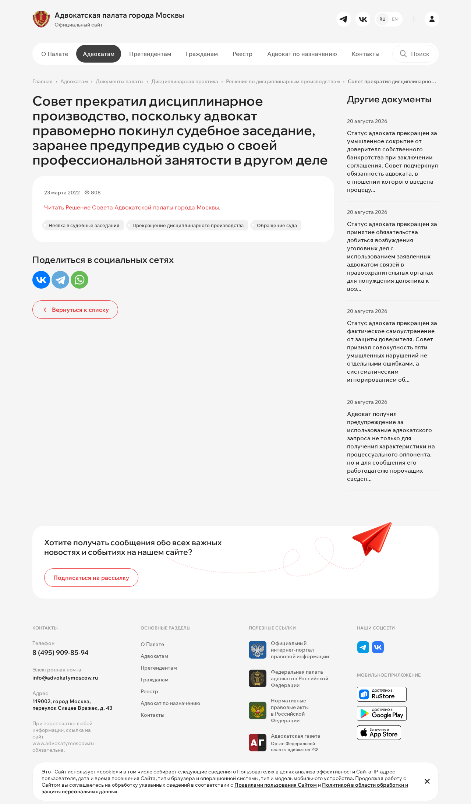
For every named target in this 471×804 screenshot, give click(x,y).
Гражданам (202, 53)
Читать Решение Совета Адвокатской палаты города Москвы (131, 207)
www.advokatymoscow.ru (63, 743)
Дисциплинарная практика (184, 81)
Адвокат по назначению (302, 53)
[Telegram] (60, 280)
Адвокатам (98, 53)
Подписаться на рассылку (91, 577)
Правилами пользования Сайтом (275, 785)
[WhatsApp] (79, 280)
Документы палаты (120, 81)
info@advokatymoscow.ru (65, 677)
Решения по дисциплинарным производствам (283, 81)
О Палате (54, 53)
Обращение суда (277, 225)
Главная (42, 81)
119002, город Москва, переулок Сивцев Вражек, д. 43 (72, 704)
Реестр (242, 53)
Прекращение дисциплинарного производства (188, 225)
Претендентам (150, 53)
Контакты (365, 53)
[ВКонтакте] (41, 280)
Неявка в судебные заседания (84, 225)
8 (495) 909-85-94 (60, 652)
